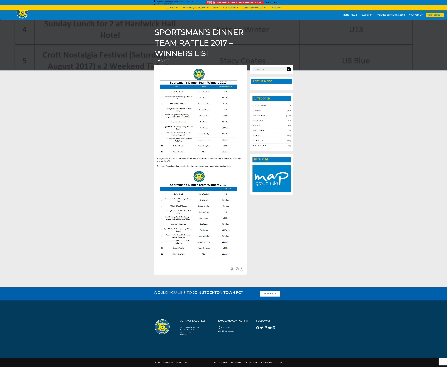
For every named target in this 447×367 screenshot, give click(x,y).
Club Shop (367, 15)
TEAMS (354, 15)
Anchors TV (256, 111)
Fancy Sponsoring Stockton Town (244, 362)
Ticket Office (433, 15)
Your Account (416, 15)
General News (257, 121)
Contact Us (275, 7)
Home (346, 15)
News (215, 7)
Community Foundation (194, 7)
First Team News (258, 116)
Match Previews (258, 136)
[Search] (289, 69)
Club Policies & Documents (271, 362)
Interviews (256, 126)
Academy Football (259, 106)
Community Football (253, 7)
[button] (232, 269)
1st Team (170, 7)
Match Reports (258, 141)
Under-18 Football (259, 146)
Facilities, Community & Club (391, 15)
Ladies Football (258, 131)
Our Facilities (229, 7)
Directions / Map (220, 362)
